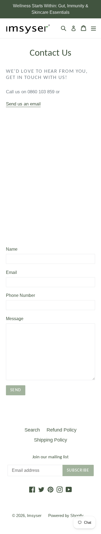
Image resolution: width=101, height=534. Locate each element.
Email (11, 272)
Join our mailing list (50, 457)
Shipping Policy (50, 440)
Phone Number (20, 295)
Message (14, 318)
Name (12, 249)
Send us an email (23, 104)
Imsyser (34, 515)
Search (32, 430)
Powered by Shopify (65, 515)
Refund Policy (61, 430)
